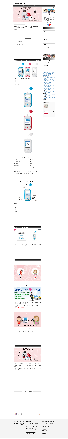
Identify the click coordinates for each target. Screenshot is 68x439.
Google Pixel (30, 426)
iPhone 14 (45, 36)
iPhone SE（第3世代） (46, 47)
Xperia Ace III (45, 42)
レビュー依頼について (28, 5)
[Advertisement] (27, 53)
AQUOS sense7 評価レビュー (46, 430)
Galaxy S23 (45, 29)
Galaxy (27, 426)
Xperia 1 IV (45, 44)
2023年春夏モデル (46, 65)
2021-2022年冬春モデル (29, 423)
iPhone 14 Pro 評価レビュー (46, 429)
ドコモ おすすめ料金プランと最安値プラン (48, 423)
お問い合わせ (35, 5)
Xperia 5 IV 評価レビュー (45, 426)
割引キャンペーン (28, 433)
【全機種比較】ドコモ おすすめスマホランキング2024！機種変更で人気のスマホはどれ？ (51, 106)
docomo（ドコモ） (16, 5)
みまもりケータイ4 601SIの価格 (19, 41)
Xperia (35, 428)
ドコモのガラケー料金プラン (47, 62)
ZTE (37, 428)
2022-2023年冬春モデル (35, 423)
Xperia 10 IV (45, 39)
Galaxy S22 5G (45, 50)
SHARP (27, 428)
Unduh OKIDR (51, 73)
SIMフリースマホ (31, 428)
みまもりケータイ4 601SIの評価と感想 (20, 44)
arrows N (45, 31)
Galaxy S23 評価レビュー (45, 433)
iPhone (34, 426)
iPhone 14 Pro (45, 34)
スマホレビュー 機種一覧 (22, 5)
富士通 (32, 433)
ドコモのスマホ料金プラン (47, 60)
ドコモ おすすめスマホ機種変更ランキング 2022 (48, 422)
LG (36, 426)
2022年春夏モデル (46, 68)
